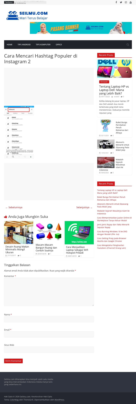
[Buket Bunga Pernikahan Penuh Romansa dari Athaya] (105, 121)
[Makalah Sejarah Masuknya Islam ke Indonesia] (105, 158)
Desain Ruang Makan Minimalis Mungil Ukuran (17, 249)
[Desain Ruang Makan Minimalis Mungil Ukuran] (18, 222)
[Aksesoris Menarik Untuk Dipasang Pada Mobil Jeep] (105, 141)
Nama (8, 314)
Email (7, 329)
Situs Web (9, 345)
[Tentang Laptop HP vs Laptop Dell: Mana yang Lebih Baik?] (114, 61)
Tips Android (24, 44)
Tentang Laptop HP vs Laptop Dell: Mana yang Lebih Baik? (114, 89)
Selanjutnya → (84, 207)
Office (59, 44)
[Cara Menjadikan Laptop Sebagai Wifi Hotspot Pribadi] (79, 222)
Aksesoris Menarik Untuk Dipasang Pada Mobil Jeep (122, 146)
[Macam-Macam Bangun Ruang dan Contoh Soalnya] (49, 222)
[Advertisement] (49, 86)
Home (9, 44)
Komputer (104, 82)
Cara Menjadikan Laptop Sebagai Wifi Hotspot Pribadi (77, 249)
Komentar (10, 276)
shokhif (117, 97)
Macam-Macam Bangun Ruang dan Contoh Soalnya (46, 247)
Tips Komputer (43, 44)
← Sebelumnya (13, 207)
